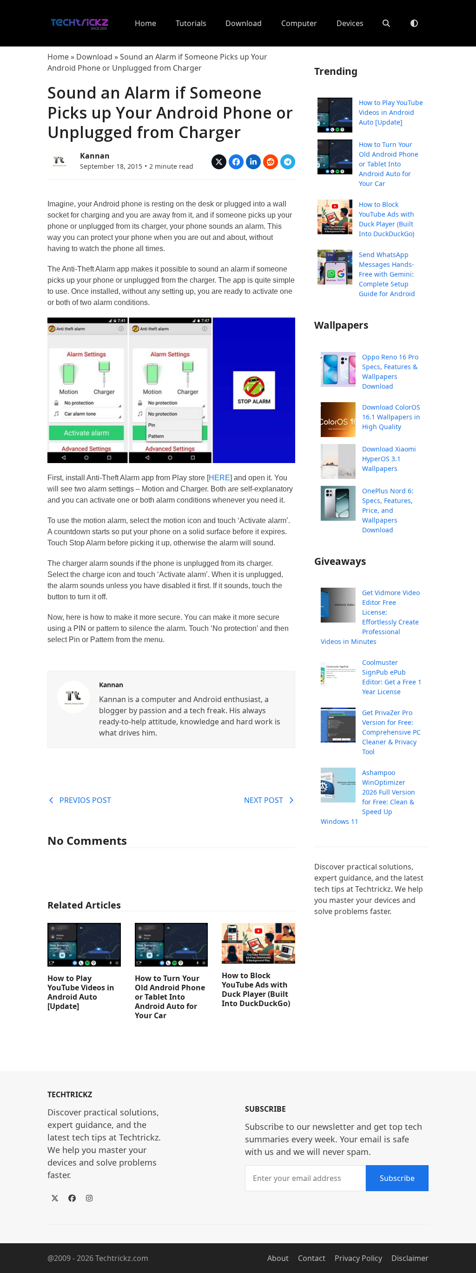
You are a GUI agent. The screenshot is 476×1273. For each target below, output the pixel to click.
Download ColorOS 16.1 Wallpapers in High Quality (391, 417)
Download (94, 57)
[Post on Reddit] (270, 161)
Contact (311, 1258)
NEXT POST (263, 800)
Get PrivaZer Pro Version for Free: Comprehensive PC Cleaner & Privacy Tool (391, 732)
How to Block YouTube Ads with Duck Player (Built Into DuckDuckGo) (256, 989)
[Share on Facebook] (236, 161)
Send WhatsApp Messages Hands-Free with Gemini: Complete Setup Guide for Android (387, 274)
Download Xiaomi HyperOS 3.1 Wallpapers (389, 458)
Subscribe (397, 1178)
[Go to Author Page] (59, 160)
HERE (219, 478)
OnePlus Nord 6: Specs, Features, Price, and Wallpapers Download (387, 510)
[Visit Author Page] (73, 696)
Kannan (95, 156)
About (278, 1258)
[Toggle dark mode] (414, 23)
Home (58, 57)
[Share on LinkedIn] (253, 161)
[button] (386, 23)
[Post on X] (219, 161)
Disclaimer (410, 1258)
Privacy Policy (358, 1258)
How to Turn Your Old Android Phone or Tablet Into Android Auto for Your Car (170, 997)
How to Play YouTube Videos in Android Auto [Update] (80, 992)
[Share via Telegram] (287, 161)
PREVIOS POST (85, 800)
